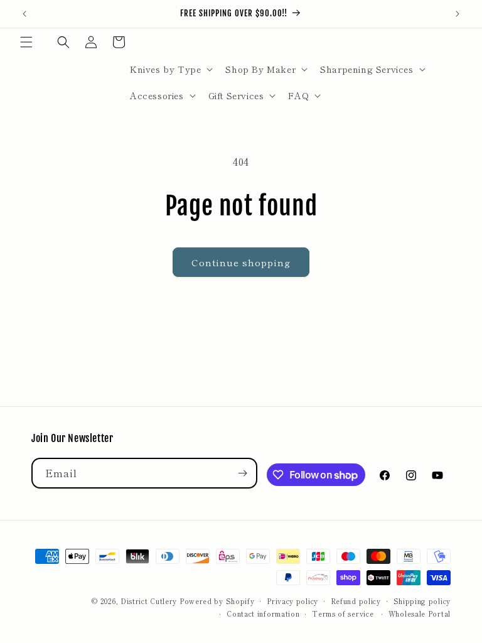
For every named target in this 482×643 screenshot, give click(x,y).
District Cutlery (148, 601)
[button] (26, 42)
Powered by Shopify (217, 601)
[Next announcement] (457, 14)
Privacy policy (292, 601)
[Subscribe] (242, 473)
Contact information (263, 613)
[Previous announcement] (24, 14)
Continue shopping (241, 262)
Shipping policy (422, 601)
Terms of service (342, 613)
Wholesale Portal (419, 613)
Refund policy (356, 601)
